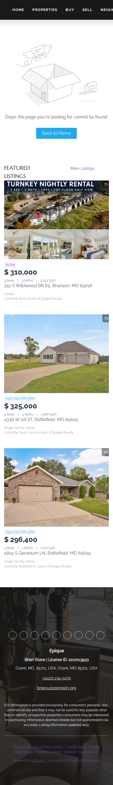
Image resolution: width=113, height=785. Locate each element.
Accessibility (88, 751)
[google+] (100, 635)
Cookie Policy (76, 747)
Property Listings (48, 751)
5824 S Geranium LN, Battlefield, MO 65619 (47, 553)
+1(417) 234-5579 (56, 678)
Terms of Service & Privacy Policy (38, 747)
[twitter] (34, 635)
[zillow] (45, 635)
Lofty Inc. (39, 761)
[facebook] (13, 635)
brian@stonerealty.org (56, 688)
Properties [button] (44, 10)
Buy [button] (70, 10)
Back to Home (56, 133)
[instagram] (67, 635)
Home (18, 10)
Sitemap (70, 751)
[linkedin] (23, 635)
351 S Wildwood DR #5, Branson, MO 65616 (48, 285)
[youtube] (78, 635)
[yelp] (56, 635)
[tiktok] (89, 635)
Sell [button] (87, 10)
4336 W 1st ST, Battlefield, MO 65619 (41, 419)
